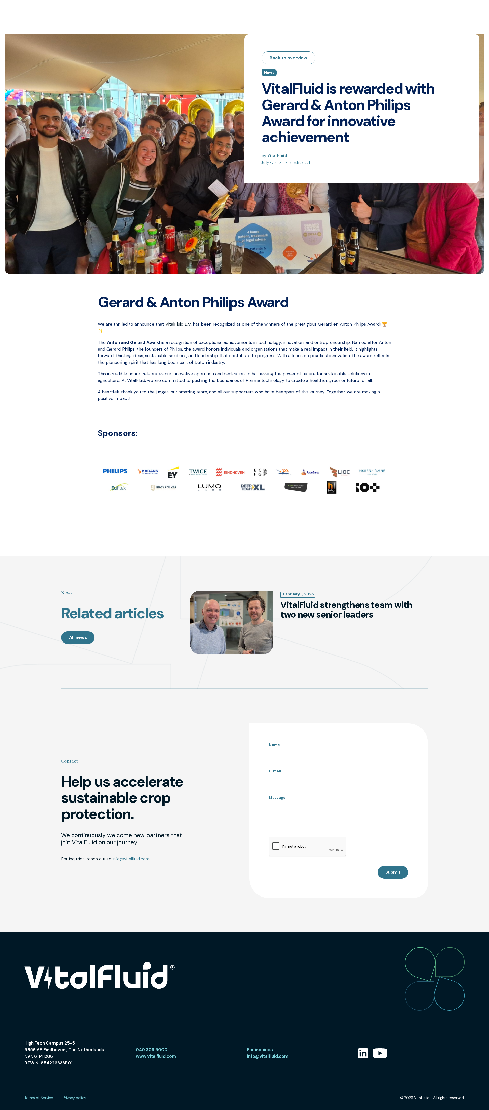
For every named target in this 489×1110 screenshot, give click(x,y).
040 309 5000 (151, 1049)
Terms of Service (38, 1098)
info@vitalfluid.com (131, 859)
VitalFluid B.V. (178, 324)
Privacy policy (74, 1098)
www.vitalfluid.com (156, 1056)
